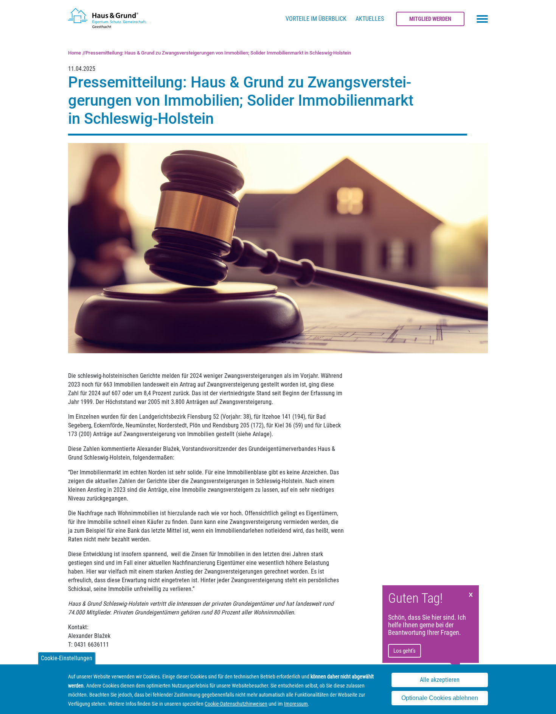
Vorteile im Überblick (316, 18)
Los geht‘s (404, 650)
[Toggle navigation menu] (482, 19)
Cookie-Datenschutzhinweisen (236, 704)
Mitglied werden (430, 19)
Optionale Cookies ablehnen (439, 698)
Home (74, 53)
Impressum (296, 704)
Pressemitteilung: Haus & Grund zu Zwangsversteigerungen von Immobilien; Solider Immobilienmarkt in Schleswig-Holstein (218, 53)
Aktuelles (370, 18)
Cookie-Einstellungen (66, 658)
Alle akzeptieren (440, 680)
